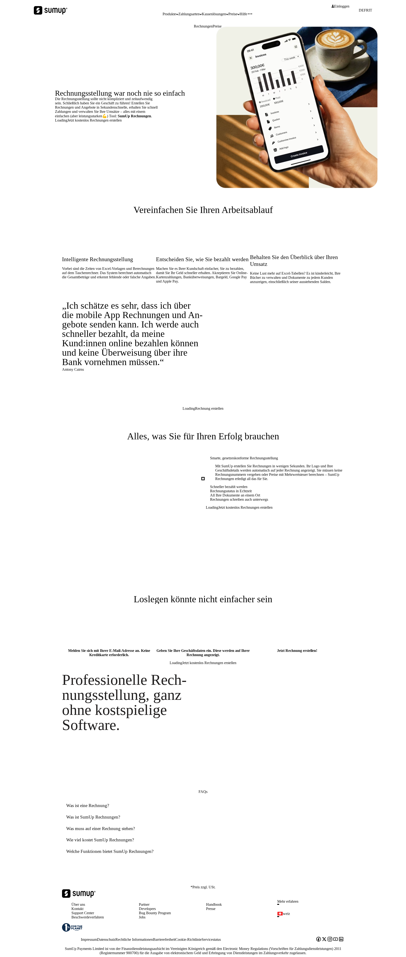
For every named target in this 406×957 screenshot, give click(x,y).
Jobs (142, 917)
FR (366, 10)
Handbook (214, 904)
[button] (312, 904)
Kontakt (77, 909)
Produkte (169, 14)
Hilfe (243, 14)
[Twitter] (324, 939)
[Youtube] (335, 939)
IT (370, 10)
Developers (147, 909)
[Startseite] (79, 896)
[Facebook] (318, 939)
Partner (144, 904)
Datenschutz (106, 939)
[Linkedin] (341, 939)
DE (361, 10)
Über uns (78, 904)
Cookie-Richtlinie (188, 939)
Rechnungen (203, 26)
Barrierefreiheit (164, 939)
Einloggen (341, 6)
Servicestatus (211, 939)
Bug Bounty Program (155, 913)
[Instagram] (330, 939)
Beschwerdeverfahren (87, 917)
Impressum (89, 939)
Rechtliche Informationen (134, 939)
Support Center (82, 913)
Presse (210, 909)
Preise (217, 26)
